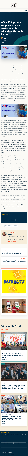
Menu (25, 10)
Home (2, 16)
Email (13, 220)
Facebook (5, 220)
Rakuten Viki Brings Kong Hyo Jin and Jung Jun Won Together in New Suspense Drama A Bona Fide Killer (13, 386)
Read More (3, 359)
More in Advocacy (5, 329)
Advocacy (7, 16)
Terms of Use (7, 454)
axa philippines (8, 225)
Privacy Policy (3, 454)
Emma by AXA (15, 225)
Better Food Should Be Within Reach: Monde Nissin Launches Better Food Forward (13, 355)
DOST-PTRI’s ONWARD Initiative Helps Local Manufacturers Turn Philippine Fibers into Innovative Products (12, 418)
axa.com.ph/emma (13, 208)
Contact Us (12, 454)
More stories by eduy (12, 241)
